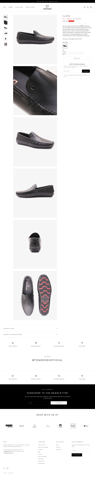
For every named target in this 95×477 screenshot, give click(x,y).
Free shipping (13, 379)
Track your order (41, 445)
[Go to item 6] (6, 44)
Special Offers (30, 7)
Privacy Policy (41, 458)
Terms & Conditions (42, 456)
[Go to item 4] (6, 33)
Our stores (82, 379)
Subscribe (59, 402)
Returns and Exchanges (43, 447)
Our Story (40, 449)
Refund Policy (41, 461)
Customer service (59, 379)
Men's (57, 445)
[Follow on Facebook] (4, 468)
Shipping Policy (41, 463)
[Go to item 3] (6, 28)
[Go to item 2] (6, 22)
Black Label (19, 7)
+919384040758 (7, 451)
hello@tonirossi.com (9, 453)
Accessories (58, 449)
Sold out (77, 58)
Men (4, 7)
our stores (82, 346)
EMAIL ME (86, 71)
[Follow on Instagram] (7, 468)
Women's (58, 447)
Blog (39, 451)
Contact (39, 454)
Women (10, 7)
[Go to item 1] (6, 17)
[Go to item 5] (6, 39)
